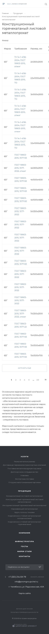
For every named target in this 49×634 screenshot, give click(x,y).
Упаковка (24, 475)
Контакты (24, 556)
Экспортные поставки (24, 479)
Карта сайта (25, 593)
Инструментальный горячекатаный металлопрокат (25, 505)
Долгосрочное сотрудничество (24, 472)
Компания (24, 533)
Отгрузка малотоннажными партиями (24, 482)
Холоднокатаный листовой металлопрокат (24, 496)
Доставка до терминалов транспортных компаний (24, 465)
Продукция (24, 491)
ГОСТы (24, 546)
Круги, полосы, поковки (25, 512)
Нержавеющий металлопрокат (24, 509)
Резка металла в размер (24, 462)
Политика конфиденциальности (24, 612)
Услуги (24, 457)
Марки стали (24, 551)
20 (37, 380)
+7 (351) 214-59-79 (17, 577)
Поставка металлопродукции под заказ (24, 468)
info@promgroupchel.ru (26, 581)
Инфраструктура (24, 541)
